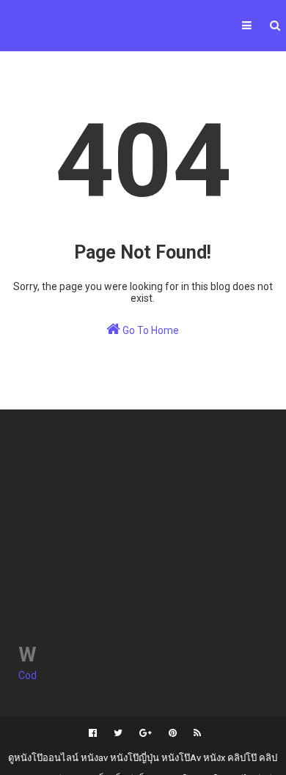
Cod (27, 675)
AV (15, 17)
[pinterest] (172, 733)
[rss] (195, 733)
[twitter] (118, 733)
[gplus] (145, 733)
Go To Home (149, 330)
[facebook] (92, 733)
